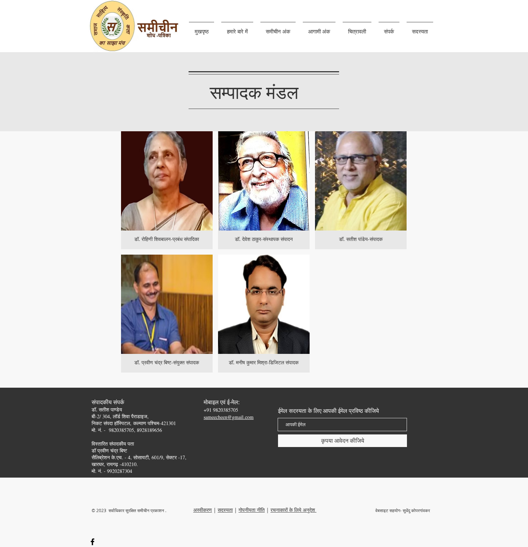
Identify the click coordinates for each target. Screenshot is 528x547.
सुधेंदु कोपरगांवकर (417, 510)
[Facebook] (92, 541)
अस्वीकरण (202, 509)
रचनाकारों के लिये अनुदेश (293, 509)
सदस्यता (225, 509)
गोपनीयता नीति (251, 509)
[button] (237, 28)
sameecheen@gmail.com (229, 417)
